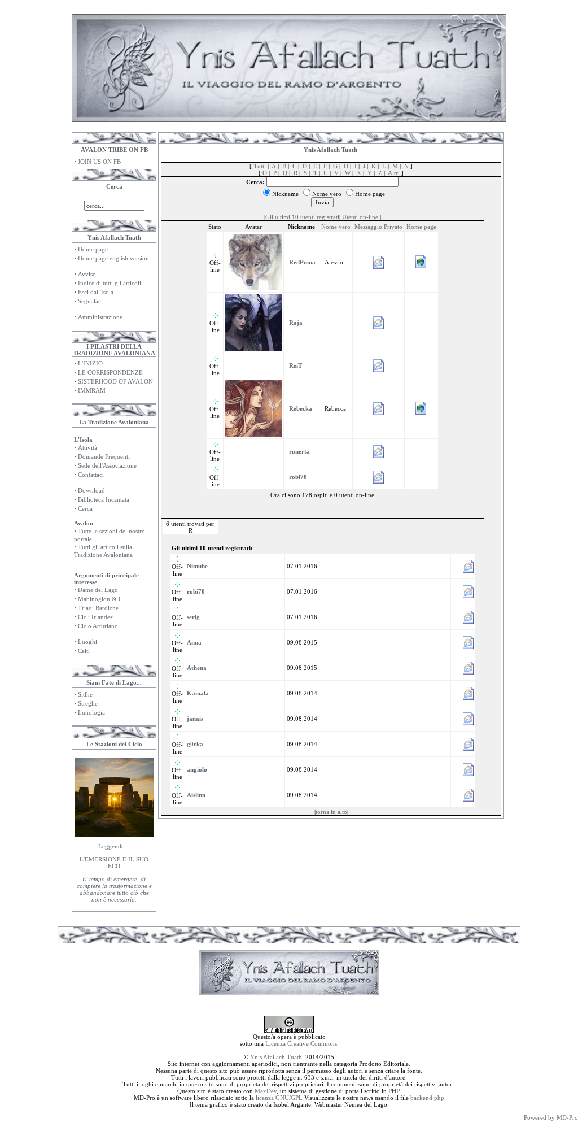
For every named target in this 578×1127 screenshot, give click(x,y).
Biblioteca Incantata (103, 499)
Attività (87, 447)
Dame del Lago (98, 589)
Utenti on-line (360, 217)
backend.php (427, 1097)
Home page (93, 249)
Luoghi (87, 641)
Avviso (87, 274)
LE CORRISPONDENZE (110, 372)
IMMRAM (92, 390)
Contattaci (91, 474)
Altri (394, 172)
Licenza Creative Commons (301, 1043)
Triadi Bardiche (98, 607)
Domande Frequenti (104, 456)
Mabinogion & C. (101, 598)
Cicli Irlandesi (96, 616)
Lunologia (91, 712)
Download (91, 490)
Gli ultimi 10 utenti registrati (302, 217)
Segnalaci (90, 301)
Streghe (88, 703)
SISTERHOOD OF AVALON (115, 381)
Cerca (85, 508)
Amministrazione (100, 317)
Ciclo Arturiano (98, 626)
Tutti (259, 166)
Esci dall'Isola (95, 292)
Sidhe (85, 694)
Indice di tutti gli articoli (109, 283)
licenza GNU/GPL (279, 1097)
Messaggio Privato (378, 226)
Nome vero (336, 226)
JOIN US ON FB (99, 161)
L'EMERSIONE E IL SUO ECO (114, 862)
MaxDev (266, 1090)
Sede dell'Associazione (107, 465)
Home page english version (113, 258)
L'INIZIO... (93, 363)
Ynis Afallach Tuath (276, 1057)
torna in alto (331, 811)
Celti (84, 650)
